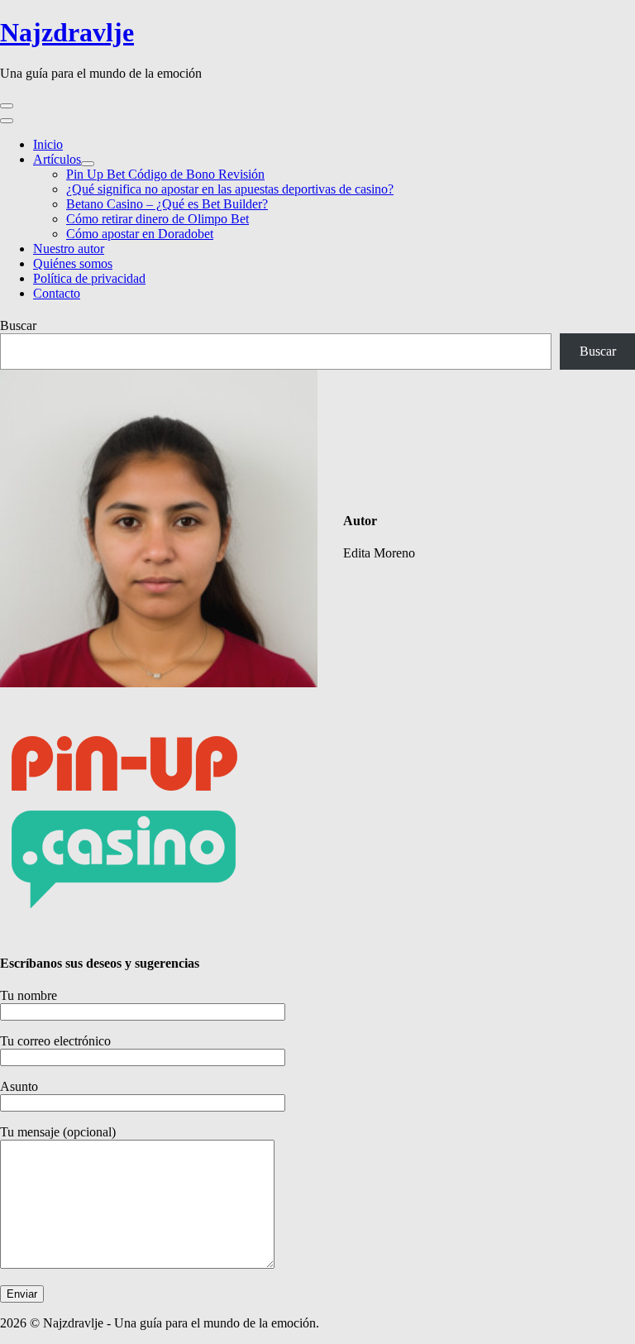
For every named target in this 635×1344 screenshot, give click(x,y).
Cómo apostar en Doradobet (139, 234)
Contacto (56, 293)
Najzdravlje (67, 32)
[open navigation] (6, 105)
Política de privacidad (89, 278)
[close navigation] (6, 120)
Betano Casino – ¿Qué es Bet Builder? (167, 204)
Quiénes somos (72, 263)
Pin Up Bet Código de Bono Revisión (165, 174)
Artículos (57, 159)
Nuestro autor (68, 249)
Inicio (48, 144)
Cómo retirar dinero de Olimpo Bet (157, 219)
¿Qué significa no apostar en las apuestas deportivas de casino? (230, 189)
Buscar (18, 325)
